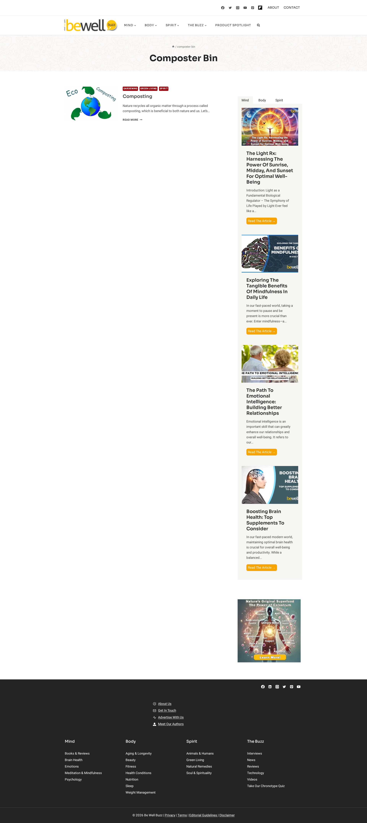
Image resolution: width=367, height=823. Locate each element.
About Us (164, 703)
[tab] (245, 100)
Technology (255, 773)
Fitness (131, 766)
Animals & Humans (200, 753)
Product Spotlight (233, 25)
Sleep (130, 786)
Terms (182, 815)
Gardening (130, 88)
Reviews (253, 766)
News (251, 760)
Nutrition (132, 779)
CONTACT (292, 8)
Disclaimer (227, 815)
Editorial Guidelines (203, 815)
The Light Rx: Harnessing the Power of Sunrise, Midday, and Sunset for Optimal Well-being (269, 167)
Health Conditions (138, 773)
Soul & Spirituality (199, 773)
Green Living (148, 88)
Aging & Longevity (139, 753)
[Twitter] (230, 7)
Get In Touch (167, 710)
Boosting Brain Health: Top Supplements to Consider (265, 520)
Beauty (131, 760)
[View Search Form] (258, 25)
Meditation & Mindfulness (83, 773)
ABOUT (273, 8)
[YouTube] (245, 7)
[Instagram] (238, 7)
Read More (132, 120)
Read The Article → (262, 221)
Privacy (170, 815)
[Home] (173, 47)
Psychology (73, 779)
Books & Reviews (77, 753)
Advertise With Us (171, 717)
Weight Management (141, 792)
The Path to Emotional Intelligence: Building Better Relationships (264, 401)
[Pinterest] (252, 7)
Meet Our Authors (171, 724)
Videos (252, 779)
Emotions (72, 766)
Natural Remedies (199, 766)
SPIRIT (164, 88)
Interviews (254, 753)
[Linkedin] (270, 686)
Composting (137, 96)
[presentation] (91, 104)
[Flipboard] (260, 7)
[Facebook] (223, 7)
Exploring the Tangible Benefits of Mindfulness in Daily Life (267, 288)
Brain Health (73, 760)
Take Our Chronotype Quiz (266, 786)
